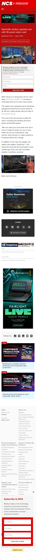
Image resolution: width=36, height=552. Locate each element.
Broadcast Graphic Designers (7, 466)
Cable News (21, 466)
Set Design (13, 41)
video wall (17, 252)
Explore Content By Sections (26, 444)
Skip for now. (17, 550)
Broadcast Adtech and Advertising (24, 476)
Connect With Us (25, 483)
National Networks (23, 461)
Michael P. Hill (8, 36)
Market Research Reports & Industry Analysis (26, 472)
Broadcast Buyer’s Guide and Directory (10, 444)
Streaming (21, 459)
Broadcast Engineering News (26, 479)
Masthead (21, 412)
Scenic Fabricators (7, 459)
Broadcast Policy (23, 452)
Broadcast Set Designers (8, 456)
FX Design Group (8, 113)
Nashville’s (10, 99)
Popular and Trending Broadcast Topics (9, 485)
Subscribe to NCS (23, 485)
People (20, 454)
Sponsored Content (23, 424)
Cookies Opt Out (23, 435)
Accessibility (21, 433)
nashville (11, 252)
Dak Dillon (4, 418)
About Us (22, 410)
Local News (5, 41)
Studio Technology (24, 41)
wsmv (22, 252)
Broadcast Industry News (25, 450)
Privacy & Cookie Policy (25, 431)
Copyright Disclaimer (24, 421)
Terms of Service (23, 428)
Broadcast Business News (25, 447)
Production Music (6, 454)
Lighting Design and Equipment (7, 462)
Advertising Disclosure (24, 426)
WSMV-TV (19, 99)
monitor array (5, 252)
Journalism (21, 457)
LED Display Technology (8, 452)
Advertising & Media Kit (25, 415)
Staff (3, 410)
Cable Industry (22, 464)
